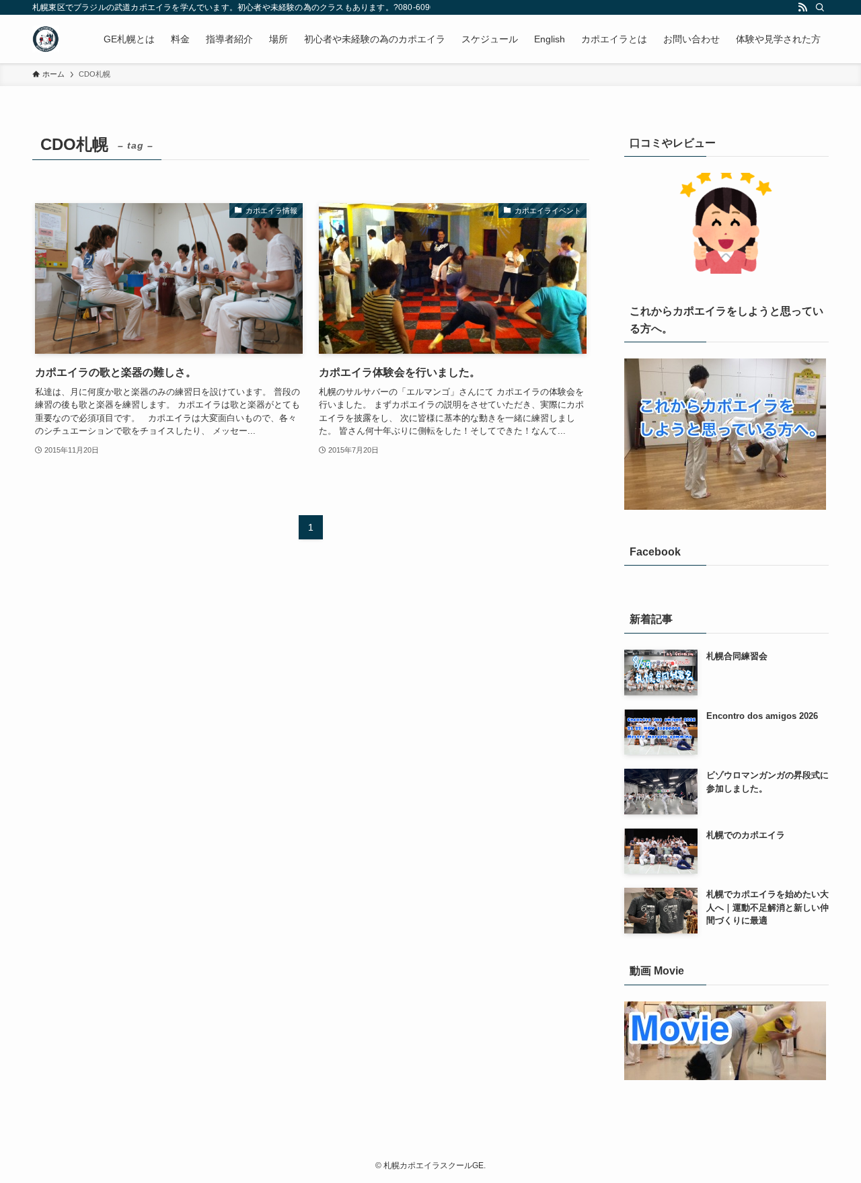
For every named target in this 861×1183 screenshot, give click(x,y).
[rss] (802, 7)
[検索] (820, 7)
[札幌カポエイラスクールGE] (45, 39)
